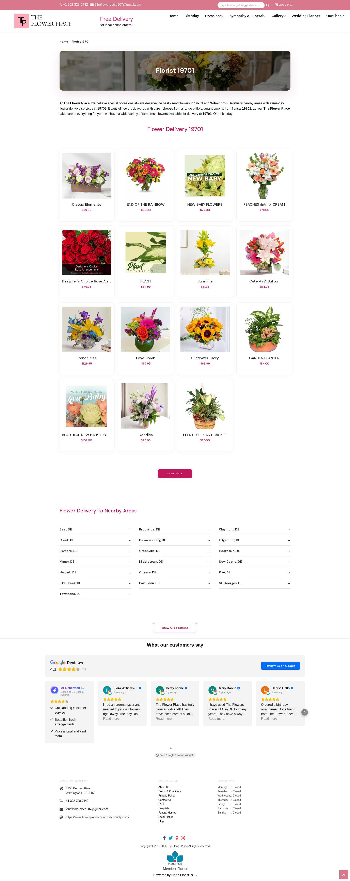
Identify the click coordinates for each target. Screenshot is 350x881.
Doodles (146, 434)
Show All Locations (175, 628)
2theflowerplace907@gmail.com (118, 4)
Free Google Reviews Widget (176, 755)
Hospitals (163, 808)
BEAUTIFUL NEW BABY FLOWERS (86, 434)
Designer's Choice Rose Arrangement (86, 281)
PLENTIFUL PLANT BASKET (205, 434)
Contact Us (165, 799)
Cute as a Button (264, 281)
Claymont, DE (229, 529)
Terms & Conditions (169, 791)
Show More (175, 473)
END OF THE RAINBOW (146, 204)
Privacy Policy (166, 795)
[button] (45, 712)
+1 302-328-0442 (75, 4)
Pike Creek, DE (70, 583)
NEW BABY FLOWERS (205, 204)
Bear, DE (66, 529)
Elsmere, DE (68, 551)
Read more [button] (111, 718)
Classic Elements (86, 204)
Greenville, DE (149, 551)
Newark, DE (68, 572)
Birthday (192, 15)
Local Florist (165, 816)
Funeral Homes (167, 812)
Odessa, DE (147, 572)
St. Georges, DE (230, 583)
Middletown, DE (151, 562)
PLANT (145, 281)
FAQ (161, 804)
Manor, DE (67, 562)
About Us (163, 787)
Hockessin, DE (229, 551)
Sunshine (205, 281)
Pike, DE (224, 572)
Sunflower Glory (205, 358)
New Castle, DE (230, 562)
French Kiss (86, 358)
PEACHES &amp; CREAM (264, 204)
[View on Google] (107, 690)
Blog (161, 821)
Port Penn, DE (149, 583)
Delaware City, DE (152, 540)
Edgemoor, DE (229, 540)
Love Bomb (145, 358)
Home (173, 15)
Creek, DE (67, 540)
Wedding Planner (306, 15)
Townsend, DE (70, 594)
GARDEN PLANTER (264, 358)
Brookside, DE (149, 529)
